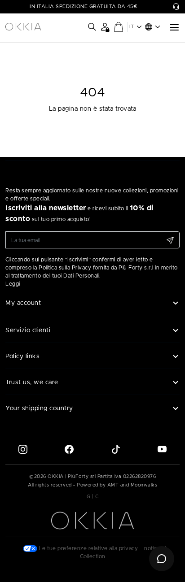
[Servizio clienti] (176, 6)
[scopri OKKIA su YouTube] (162, 449)
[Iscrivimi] (170, 239)
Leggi (12, 284)
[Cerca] (92, 27)
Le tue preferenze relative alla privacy (87, 548)
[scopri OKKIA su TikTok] (115, 449)
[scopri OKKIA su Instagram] (22, 449)
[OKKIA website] (23, 26)
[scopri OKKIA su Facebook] (69, 449)
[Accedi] (105, 27)
